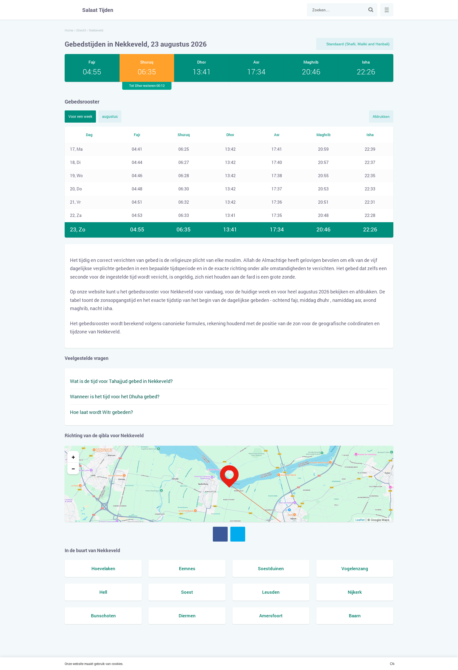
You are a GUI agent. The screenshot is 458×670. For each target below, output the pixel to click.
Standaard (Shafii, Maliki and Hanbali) (358, 44)
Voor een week (80, 116)
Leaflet (360, 520)
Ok (392, 664)
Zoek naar (370, 9)
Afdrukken (381, 116)
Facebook (220, 534)
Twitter (237, 534)
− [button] (73, 468)
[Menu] (386, 9)
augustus (110, 116)
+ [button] (73, 456)
